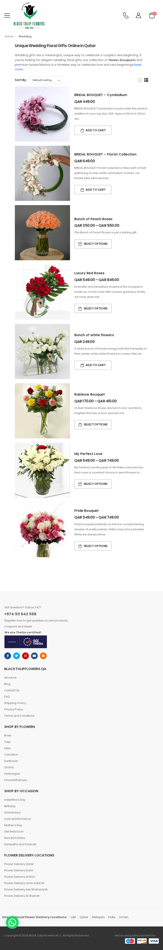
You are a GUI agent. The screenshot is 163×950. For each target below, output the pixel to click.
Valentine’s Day (14, 800)
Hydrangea (12, 774)
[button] (12, 922)
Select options (96, 244)
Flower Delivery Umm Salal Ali (24, 883)
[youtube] (34, 655)
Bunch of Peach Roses (93, 219)
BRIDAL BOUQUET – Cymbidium (100, 94)
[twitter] (16, 655)
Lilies (7, 748)
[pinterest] (43, 655)
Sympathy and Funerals (20, 844)
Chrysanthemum (15, 780)
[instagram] (25, 655)
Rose (7, 735)
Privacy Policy (13, 709)
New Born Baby (14, 838)
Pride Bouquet (86, 510)
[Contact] (125, 15)
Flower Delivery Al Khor (19, 877)
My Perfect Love (88, 453)
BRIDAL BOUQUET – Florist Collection (105, 154)
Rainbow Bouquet (89, 394)
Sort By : (21, 80)
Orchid (9, 767)
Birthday (9, 806)
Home (9, 36)
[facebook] (7, 655)
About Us (10, 678)
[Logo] (29, 15)
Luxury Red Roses (89, 273)
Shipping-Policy (15, 703)
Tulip (7, 742)
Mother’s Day (13, 825)
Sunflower (11, 761)
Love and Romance (17, 819)
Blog (7, 684)
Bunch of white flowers (94, 335)
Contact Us (11, 690)
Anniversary (12, 812)
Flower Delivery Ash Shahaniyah (26, 889)
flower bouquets (122, 60)
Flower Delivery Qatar (19, 864)
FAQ (7, 697)
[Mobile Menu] (7, 15)
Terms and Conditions (19, 716)
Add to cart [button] (95, 130)
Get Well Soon (14, 832)
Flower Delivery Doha (18, 870)
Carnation (11, 755)
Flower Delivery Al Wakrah (22, 896)
